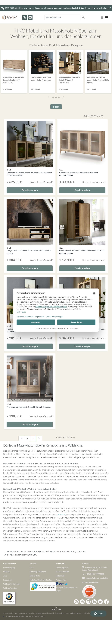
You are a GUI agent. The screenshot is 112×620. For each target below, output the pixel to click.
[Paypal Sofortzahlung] (69, 583)
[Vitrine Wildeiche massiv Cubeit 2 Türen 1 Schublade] (30, 378)
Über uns (6, 572)
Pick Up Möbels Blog (90, 582)
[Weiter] (63, 97)
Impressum (7, 580)
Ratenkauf (60, 576)
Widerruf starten (10, 588)
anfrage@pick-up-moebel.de (97, 578)
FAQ (31, 568)
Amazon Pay (61, 580)
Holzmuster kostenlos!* (101, 8)
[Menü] (13, 593)
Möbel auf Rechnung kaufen (41, 580)
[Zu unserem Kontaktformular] (30, 17)
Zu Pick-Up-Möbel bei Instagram (88, 601)
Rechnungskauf (62, 568)
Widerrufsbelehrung (11, 584)
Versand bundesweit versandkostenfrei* (45, 8)
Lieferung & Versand (76, 551)
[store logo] (9, 17)
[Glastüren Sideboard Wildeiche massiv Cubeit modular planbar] (82, 144)
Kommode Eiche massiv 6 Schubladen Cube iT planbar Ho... (13, 80)
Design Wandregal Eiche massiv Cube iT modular (41, 78)
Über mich (23, 8)
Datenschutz (35, 576)
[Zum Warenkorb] (101, 17)
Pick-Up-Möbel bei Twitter (100, 601)
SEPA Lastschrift (62, 572)
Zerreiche (60, 514)
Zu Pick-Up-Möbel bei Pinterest (76, 601)
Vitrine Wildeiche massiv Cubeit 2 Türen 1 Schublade (29, 407)
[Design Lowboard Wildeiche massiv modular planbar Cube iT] (30, 222)
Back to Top (56, 610)
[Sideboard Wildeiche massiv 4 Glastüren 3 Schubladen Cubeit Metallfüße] (30, 144)
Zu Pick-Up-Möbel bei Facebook (106, 601)
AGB (5, 576)
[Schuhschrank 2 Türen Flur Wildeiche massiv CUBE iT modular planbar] (82, 222)
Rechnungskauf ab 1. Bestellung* (76, 8)
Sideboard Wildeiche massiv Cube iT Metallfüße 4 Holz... (98, 80)
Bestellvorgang (9, 568)
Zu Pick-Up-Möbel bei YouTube (82, 601)
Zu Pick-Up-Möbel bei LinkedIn (94, 601)
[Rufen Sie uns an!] (24, 17)
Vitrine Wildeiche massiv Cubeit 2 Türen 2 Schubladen (69, 80)
